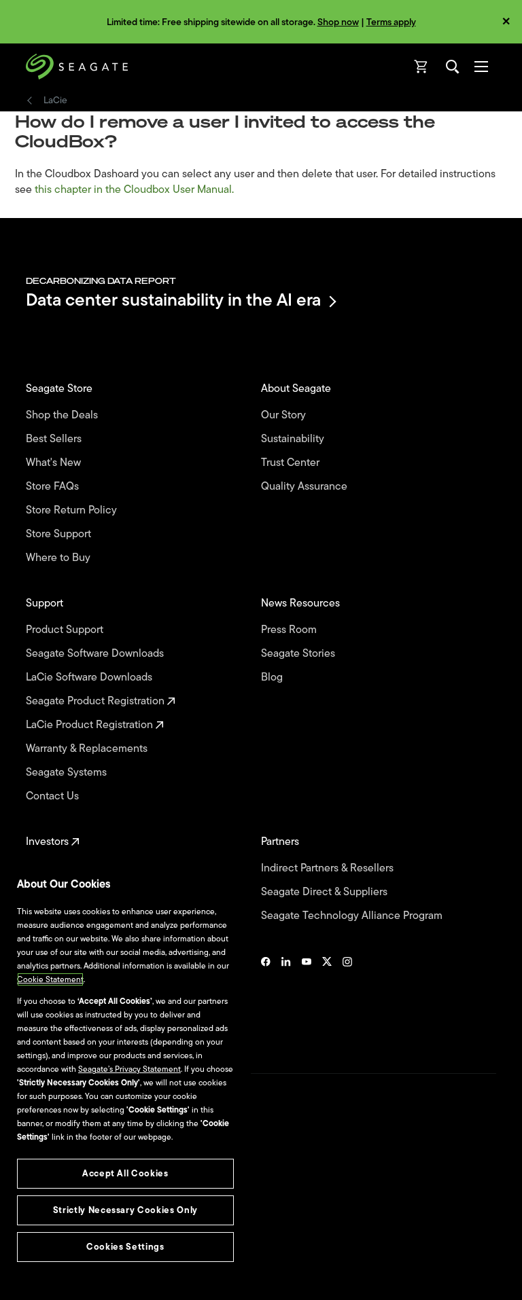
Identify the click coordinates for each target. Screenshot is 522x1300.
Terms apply (391, 22)
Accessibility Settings (64, 1277)
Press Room (290, 630)
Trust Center (291, 463)
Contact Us (54, 796)
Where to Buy (59, 558)
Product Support (66, 630)
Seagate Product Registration (96, 701)
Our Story (285, 415)
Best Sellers (55, 439)
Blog (273, 677)
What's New (55, 463)
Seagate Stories (299, 654)
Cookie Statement (50, 979)
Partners (281, 842)
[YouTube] (306, 998)
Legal (36, 1198)
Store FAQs (54, 486)
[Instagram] (347, 998)
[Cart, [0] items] (421, 67)
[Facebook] (266, 998)
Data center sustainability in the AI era (173, 301)
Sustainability (294, 439)
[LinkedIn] (286, 998)
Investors (48, 842)
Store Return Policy (73, 510)
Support (46, 603)
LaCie (55, 100)
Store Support (60, 534)
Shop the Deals (64, 415)
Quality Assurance (305, 486)
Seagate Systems (67, 772)
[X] (327, 998)
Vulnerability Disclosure (68, 1245)
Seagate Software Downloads (96, 654)
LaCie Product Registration (91, 725)
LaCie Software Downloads (90, 677)
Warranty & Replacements (88, 749)
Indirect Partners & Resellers (328, 868)
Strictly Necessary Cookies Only (125, 1210)
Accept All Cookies (125, 1173)
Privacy (39, 1221)
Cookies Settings (57, 1267)
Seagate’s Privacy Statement (129, 1069)
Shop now (338, 22)
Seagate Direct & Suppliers (325, 892)
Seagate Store (60, 389)
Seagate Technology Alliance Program (353, 916)
